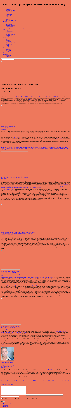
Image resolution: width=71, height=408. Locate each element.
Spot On (8, 19)
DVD (4, 37)
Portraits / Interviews (10, 10)
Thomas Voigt (10, 384)
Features (5, 8)
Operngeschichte (9, 23)
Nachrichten (6, 52)
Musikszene (8, 9)
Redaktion (5, 54)
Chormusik (8, 41)
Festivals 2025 (9, 16)
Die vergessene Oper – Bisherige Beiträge (15, 28)
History (5, 21)
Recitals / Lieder (9, 31)
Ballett (7, 45)
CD (4, 29)
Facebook (5, 406)
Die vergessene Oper (10, 26)
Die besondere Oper (10, 11)
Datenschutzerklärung (8, 403)
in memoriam (9, 24)
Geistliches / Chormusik (11, 33)
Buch (4, 47)
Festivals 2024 (9, 15)
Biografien (8, 49)
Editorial (8, 56)
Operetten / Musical (10, 42)
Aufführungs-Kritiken (11, 20)
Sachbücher (8, 50)
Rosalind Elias (4, 384)
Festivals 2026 (9, 18)
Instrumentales (9, 35)
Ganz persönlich (9, 13)
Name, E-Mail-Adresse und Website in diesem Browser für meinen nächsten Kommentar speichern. (24, 398)
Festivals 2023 (9, 14)
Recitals (8, 40)
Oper (7, 30)
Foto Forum (43, 380)
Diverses (8, 36)
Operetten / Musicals (10, 34)
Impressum (5, 405)
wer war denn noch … (11, 25)
